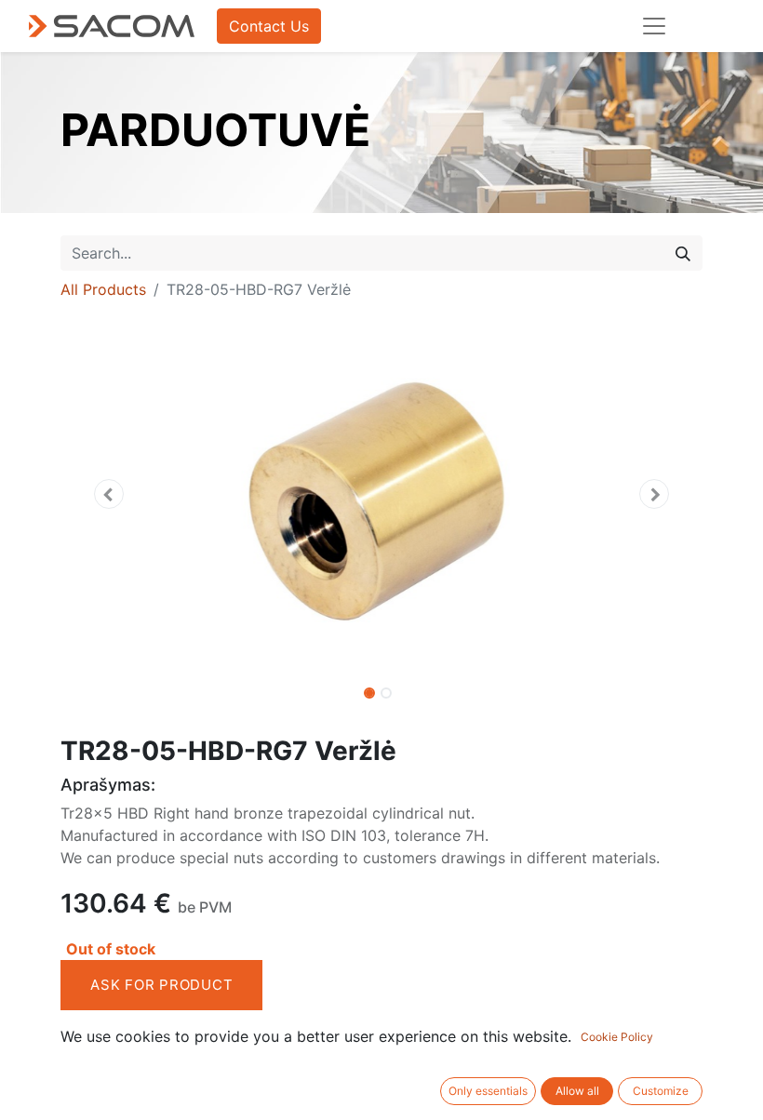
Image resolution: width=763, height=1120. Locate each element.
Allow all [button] (577, 1091)
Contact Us (269, 26)
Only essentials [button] (488, 1091)
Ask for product (161, 984)
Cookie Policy (617, 1037)
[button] (108, 494)
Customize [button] (661, 1091)
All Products (103, 289)
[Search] (683, 253)
